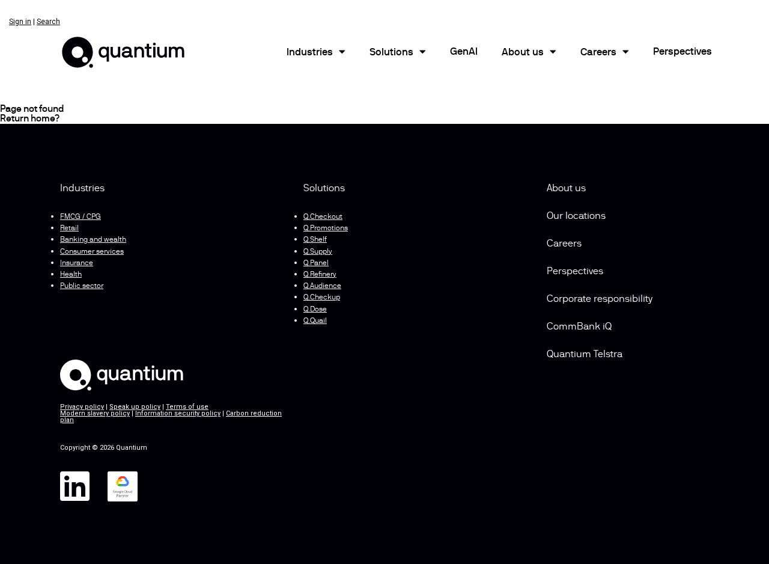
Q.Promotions (325, 228)
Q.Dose (315, 309)
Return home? (29, 119)
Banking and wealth (93, 239)
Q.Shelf (315, 239)
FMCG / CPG (80, 217)
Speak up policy (134, 407)
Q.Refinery (319, 274)
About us (566, 189)
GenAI (464, 52)
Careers (598, 53)
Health (71, 274)
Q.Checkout (322, 217)
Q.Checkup (321, 297)
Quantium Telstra (584, 355)
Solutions (391, 53)
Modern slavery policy (95, 413)
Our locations (576, 216)
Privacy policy (82, 407)
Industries (310, 53)
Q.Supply (317, 252)
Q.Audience (322, 286)
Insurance (76, 263)
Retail (69, 228)
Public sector (81, 286)
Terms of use (187, 407)
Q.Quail (315, 321)
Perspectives (682, 52)
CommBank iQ (579, 327)
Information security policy (177, 413)
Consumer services (92, 252)
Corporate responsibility (599, 299)
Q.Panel (316, 263)
